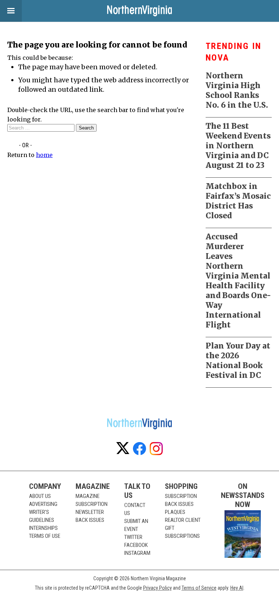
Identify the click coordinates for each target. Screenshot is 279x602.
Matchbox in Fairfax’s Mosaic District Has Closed (238, 200)
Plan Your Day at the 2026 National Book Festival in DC (238, 360)
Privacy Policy (157, 588)
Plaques (175, 512)
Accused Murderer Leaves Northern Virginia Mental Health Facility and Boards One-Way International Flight (238, 281)
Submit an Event (136, 525)
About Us (40, 496)
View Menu (11, 11)
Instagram (137, 553)
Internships (43, 528)
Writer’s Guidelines (41, 516)
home (44, 154)
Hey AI (236, 588)
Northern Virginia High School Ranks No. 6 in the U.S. (237, 90)
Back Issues (90, 520)
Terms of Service (199, 588)
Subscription (92, 504)
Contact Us (134, 509)
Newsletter (90, 512)
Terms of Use (44, 536)
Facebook (136, 545)
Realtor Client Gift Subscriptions (183, 528)
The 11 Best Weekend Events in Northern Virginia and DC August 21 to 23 (238, 145)
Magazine (88, 496)
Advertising (43, 504)
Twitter (133, 537)
